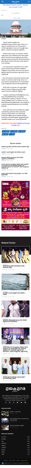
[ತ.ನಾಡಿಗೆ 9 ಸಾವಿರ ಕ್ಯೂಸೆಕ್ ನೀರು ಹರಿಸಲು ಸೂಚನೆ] (15, 281)
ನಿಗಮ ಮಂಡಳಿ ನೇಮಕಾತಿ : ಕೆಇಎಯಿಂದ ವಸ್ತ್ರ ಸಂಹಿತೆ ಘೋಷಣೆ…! (19, 419)
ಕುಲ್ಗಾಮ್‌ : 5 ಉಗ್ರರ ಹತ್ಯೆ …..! (15, 412)
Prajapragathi (16, 13)
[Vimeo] (17, 402)
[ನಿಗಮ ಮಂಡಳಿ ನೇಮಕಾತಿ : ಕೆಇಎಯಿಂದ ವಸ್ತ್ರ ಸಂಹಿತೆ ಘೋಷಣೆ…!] (5, 420)
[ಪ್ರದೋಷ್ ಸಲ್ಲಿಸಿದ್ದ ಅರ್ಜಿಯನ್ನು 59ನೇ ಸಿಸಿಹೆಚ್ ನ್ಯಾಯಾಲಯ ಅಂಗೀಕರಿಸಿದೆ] (15, 308)
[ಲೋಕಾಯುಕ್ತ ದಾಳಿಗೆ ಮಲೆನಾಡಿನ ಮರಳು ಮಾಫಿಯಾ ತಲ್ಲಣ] (15, 254)
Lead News (3, 148)
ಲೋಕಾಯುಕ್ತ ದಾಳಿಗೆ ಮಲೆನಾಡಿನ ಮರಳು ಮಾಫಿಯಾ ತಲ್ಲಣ (15, 147)
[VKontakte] (21, 402)
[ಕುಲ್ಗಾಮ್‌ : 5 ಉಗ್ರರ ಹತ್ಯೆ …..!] (5, 413)
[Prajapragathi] (12, 13)
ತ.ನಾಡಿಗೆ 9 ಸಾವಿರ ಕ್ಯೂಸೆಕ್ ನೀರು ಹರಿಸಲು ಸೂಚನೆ (13, 152)
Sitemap (18, 460)
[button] (2, 2)
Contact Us (6, 460)
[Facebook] (5, 402)
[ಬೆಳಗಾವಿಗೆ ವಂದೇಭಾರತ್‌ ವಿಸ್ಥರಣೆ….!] (5, 427)
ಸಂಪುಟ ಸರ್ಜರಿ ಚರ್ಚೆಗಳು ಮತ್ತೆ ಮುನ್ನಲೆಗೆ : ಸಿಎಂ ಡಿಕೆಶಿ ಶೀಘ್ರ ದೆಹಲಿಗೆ (14, 174)
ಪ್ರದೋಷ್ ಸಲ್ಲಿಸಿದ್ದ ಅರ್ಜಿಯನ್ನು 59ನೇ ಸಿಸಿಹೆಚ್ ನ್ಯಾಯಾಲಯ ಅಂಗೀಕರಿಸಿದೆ (12, 158)
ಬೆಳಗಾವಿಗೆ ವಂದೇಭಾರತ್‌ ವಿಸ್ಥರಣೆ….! (17, 426)
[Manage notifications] (2, 463)
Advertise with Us (24, 460)
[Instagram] (9, 402)
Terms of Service (12, 460)
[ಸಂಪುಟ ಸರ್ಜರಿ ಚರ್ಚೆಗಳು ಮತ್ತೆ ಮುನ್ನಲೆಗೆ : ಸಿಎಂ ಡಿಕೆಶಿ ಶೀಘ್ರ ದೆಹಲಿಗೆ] (15, 365)
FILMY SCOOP (25, 463)
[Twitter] (13, 402)
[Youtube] (25, 402)
